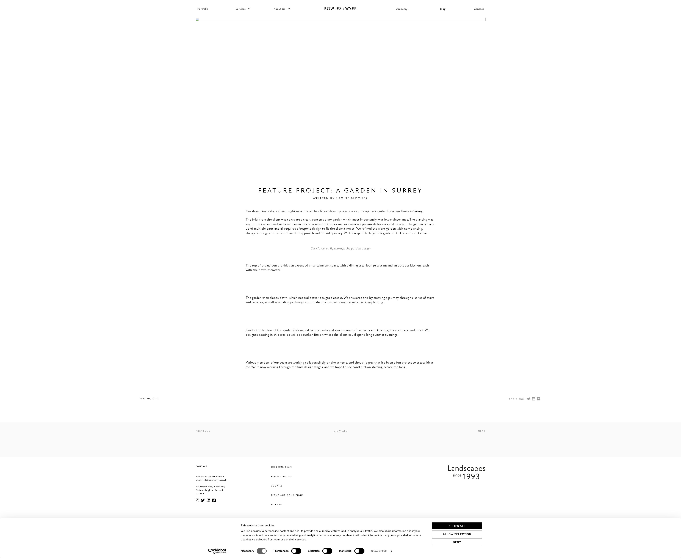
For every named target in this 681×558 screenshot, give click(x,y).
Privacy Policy (282, 476)
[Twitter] (528, 399)
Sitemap (276, 505)
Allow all (457, 525)
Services (241, 9)
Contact (479, 9)
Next (482, 431)
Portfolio (202, 9)
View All (340, 431)
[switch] (296, 551)
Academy (401, 9)
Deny (457, 542)
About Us (279, 9)
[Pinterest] (538, 399)
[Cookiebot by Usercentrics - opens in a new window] (217, 551)
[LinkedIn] (533, 399)
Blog (442, 9)
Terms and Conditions (287, 495)
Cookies (277, 486)
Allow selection (457, 534)
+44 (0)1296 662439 (213, 476)
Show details (379, 550)
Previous (203, 431)
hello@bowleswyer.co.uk (214, 480)
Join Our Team (281, 467)
